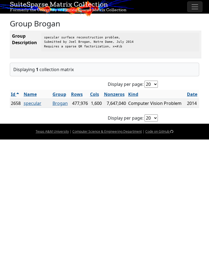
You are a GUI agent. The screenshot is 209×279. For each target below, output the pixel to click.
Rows (77, 94)
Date (192, 94)
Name (30, 94)
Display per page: (125, 84)
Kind (133, 94)
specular (32, 103)
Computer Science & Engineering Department (107, 131)
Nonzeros (114, 94)
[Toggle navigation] (194, 6)
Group (59, 94)
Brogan (60, 103)
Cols (94, 94)
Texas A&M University (52, 131)
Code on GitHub (157, 131)
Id (13, 94)
